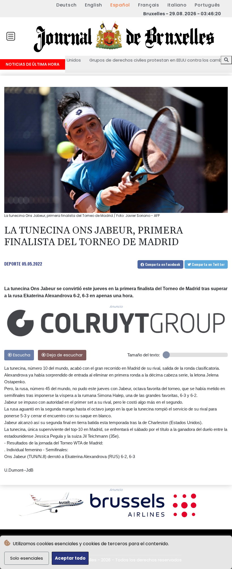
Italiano (177, 5)
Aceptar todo (70, 558)
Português (207, 5)
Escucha (21, 355)
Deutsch (66, 5)
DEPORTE (12, 263)
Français (148, 5)
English (93, 5)
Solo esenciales (26, 558)
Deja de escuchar (64, 355)
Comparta (162, 264)
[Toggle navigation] (11, 36)
